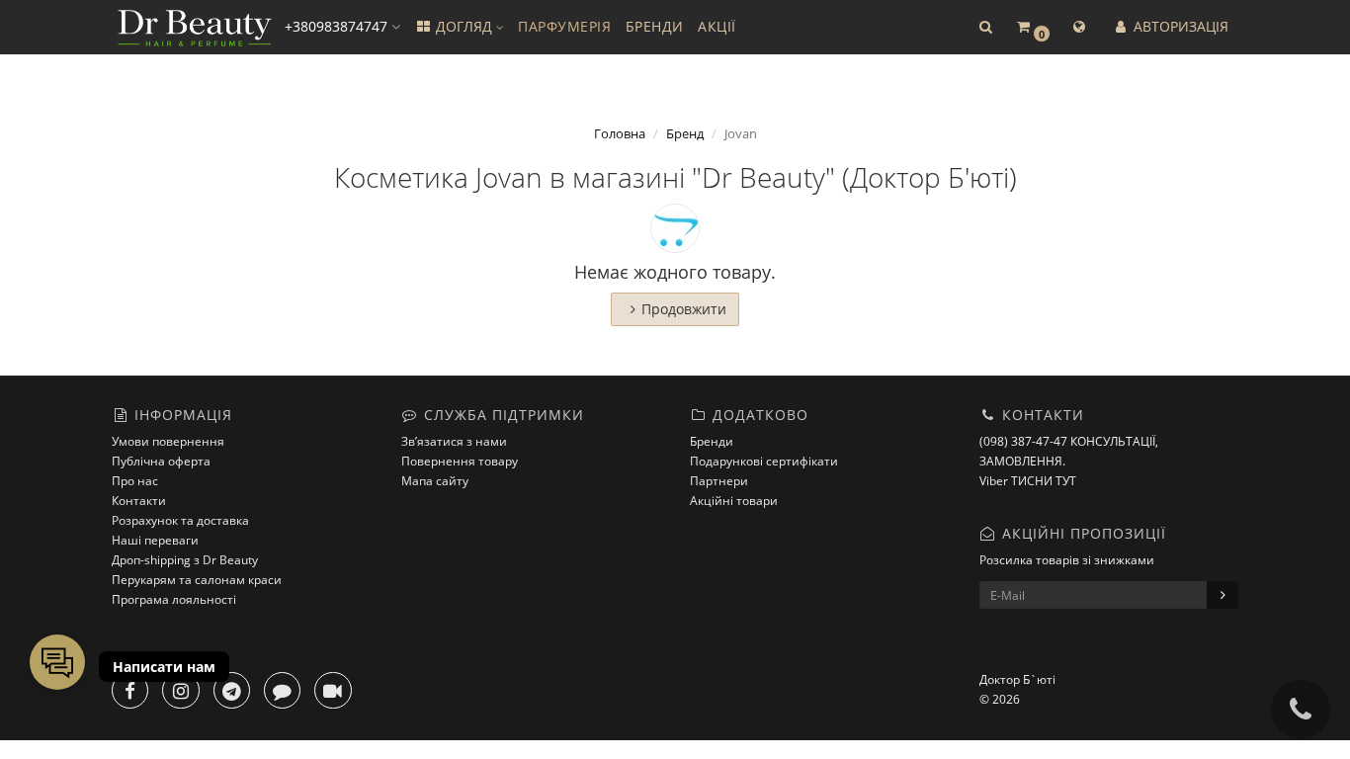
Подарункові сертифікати (764, 461)
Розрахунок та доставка (180, 520)
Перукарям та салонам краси (197, 579)
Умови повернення (168, 441)
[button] (985, 27)
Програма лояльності (174, 599)
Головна (619, 133)
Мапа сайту (434, 480)
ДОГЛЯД (464, 26)
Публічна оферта (161, 461)
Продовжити (683, 308)
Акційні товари (734, 500)
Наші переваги (155, 540)
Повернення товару (459, 461)
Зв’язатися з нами (454, 441)
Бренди (711, 441)
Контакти (139, 500)
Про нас (135, 480)
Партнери (719, 480)
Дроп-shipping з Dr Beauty (185, 559)
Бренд (685, 133)
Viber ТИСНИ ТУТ (1027, 480)
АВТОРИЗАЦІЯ (1179, 26)
